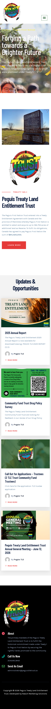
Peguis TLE (19, 354)
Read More (12, 360)
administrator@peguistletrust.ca (23, 670)
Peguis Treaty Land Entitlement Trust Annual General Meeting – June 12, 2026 (25, 548)
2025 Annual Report (15, 333)
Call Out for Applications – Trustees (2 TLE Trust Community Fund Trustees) (24, 477)
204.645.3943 (14, 660)
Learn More (14, 245)
